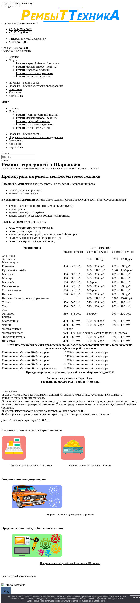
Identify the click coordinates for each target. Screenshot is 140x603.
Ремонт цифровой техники (33, 69)
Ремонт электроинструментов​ (34, 73)
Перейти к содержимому (16, 3)
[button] (70, 102)
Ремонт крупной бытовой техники (37, 63)
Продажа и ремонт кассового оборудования (36, 85)
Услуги (13, 60)
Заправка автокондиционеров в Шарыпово (70, 514)
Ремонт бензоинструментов (33, 76)
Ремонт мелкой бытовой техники (36, 66)
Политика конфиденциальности (18, 576)
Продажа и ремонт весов (24, 82)
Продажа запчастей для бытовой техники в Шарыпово (70, 563)
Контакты (15, 92)
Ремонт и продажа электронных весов (90, 465)
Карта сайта (16, 95)
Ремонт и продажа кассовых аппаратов (31, 465)
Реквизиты (15, 89)
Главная (14, 56)
